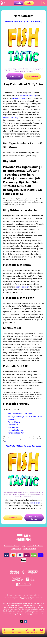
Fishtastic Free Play (16, 433)
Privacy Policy (16, 549)
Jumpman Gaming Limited (29, 603)
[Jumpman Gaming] (23, 541)
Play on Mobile (14, 422)
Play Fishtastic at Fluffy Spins (20, 413)
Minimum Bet (13, 427)
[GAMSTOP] (33, 572)
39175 (31, 607)
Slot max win (13, 424)
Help (23, 546)
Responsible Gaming (12, 546)
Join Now (15, 76)
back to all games (34, 517)
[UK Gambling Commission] (17, 579)
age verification (22, 287)
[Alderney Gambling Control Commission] (23, 584)
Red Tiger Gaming (28, 95)
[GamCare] (14, 572)
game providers (10, 441)
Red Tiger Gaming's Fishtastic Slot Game (25, 416)
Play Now (32, 76)
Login (18, 3)
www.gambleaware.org (13, 597)
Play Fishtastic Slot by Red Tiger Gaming (23, 21)
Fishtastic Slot (35, 503)
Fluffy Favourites (30, 549)
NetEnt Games (18, 98)
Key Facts (12, 419)
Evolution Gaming (10, 117)
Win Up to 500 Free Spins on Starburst (23, 446)
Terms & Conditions (35, 546)
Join (29, 3)
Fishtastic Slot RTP (15, 430)
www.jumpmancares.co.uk (33, 597)
